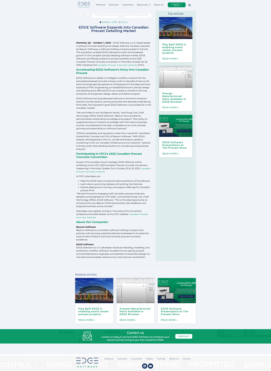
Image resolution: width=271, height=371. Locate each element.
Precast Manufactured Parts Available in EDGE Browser (174, 97)
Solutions (114, 5)
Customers (127, 5)
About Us (158, 5)
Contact (187, 359)
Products (100, 5)
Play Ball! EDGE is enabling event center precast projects (174, 48)
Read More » (170, 58)
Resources (142, 5)
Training (161, 359)
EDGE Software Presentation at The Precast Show (174, 145)
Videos (149, 359)
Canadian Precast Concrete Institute (117, 65)
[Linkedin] (144, 366)
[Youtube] (150, 366)
